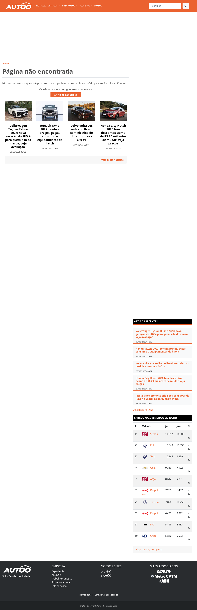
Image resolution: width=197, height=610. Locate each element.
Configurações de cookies (106, 594)
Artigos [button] (53, 5)
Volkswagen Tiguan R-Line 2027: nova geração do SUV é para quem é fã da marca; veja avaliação (18, 136)
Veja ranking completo (149, 549)
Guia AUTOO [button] (69, 5)
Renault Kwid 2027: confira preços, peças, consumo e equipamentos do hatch (49, 134)
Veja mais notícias (143, 409)
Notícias (41, 5)
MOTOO (98, 5)
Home (6, 63)
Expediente (58, 571)
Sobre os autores (62, 582)
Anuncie (56, 575)
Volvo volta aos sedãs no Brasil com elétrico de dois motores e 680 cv (81, 133)
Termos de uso (86, 594)
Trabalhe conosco (62, 578)
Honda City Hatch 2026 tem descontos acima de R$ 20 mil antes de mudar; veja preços (113, 134)
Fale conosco (59, 586)
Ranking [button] (85, 5)
